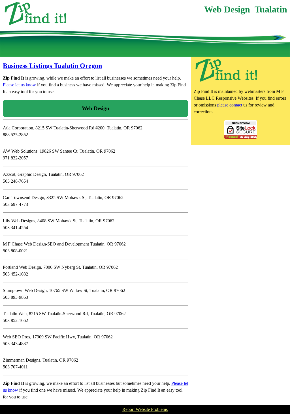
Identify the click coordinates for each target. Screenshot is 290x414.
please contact (229, 105)
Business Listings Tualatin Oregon (52, 65)
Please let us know (19, 84)
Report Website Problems (145, 409)
